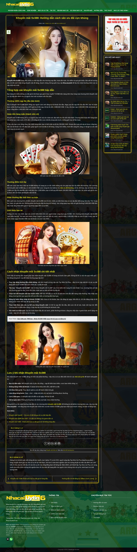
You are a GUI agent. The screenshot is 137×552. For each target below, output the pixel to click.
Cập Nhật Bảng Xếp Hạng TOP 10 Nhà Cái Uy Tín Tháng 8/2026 (119, 65)
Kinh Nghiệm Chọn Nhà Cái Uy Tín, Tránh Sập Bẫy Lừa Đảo (120, 93)
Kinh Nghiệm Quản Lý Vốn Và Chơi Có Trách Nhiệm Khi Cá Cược (119, 84)
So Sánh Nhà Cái (76, 10)
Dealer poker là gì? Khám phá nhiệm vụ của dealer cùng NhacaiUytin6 (119, 136)
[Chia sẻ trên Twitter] (48, 443)
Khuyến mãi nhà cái (51, 450)
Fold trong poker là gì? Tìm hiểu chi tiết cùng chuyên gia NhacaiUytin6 (120, 126)
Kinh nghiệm (31, 10)
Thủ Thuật (108, 10)
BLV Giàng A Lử (61, 23)
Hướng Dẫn (98, 10)
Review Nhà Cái (62, 10)
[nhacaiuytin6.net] (20, 4)
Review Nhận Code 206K (16, 10)
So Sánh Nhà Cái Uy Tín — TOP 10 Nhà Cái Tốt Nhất (120, 102)
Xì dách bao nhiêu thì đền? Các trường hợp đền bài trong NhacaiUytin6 (119, 145)
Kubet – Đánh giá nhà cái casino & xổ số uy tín (119, 110)
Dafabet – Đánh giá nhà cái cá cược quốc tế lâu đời (120, 118)
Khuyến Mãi (88, 10)
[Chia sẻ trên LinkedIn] (59, 443)
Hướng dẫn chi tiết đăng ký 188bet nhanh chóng (78, 478)
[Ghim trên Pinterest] (55, 443)
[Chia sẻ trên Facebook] (45, 443)
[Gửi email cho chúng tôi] (7, 539)
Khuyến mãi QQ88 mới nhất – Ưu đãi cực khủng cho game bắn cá (31, 418)
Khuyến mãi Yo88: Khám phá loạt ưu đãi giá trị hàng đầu (29, 478)
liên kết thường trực (68, 450)
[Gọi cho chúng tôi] (11, 539)
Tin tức (53, 10)
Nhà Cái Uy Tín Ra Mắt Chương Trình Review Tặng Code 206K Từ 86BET (120, 74)
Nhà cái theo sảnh (121, 10)
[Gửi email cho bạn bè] (52, 443)
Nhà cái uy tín (43, 10)
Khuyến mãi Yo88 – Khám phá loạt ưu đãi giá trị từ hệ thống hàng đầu (32, 422)
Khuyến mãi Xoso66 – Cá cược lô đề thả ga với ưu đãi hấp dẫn (30, 415)
